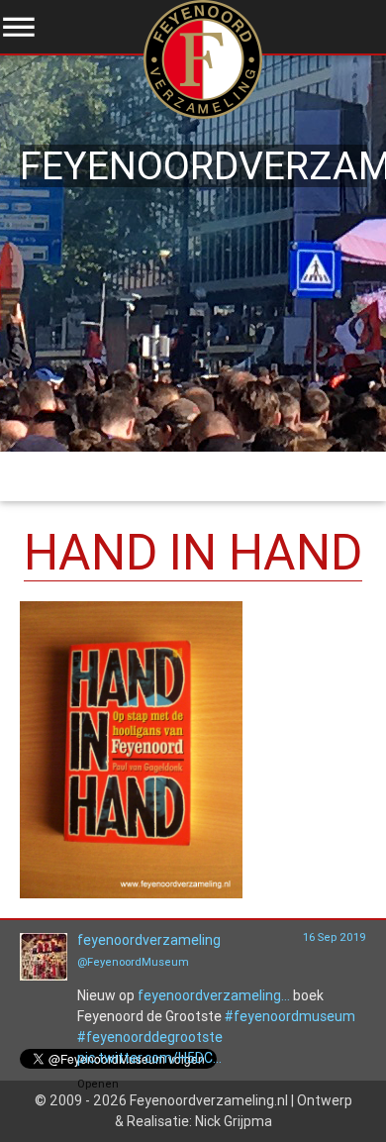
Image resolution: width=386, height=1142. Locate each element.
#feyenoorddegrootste (150, 1037)
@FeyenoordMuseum (133, 962)
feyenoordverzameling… (214, 995)
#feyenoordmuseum (290, 1016)
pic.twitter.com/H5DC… (149, 1058)
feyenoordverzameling (149, 940)
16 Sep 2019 (334, 937)
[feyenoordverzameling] (43, 976)
